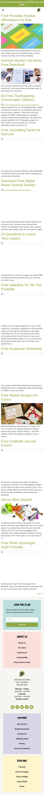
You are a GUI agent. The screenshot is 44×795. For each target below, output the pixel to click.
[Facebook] (13, 707)
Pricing (22, 744)
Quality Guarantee (22, 729)
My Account (22, 724)
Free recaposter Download (21, 349)
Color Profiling (22, 777)
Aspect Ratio (22, 781)
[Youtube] (31, 707)
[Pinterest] (22, 707)
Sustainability (22, 657)
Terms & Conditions (22, 748)
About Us (22, 643)
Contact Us (22, 734)
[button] (3, 10)
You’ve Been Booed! (16, 500)
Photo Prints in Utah (22, 662)
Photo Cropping (22, 772)
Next (40, 594)
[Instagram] (17, 707)
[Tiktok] (27, 707)
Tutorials (22, 767)
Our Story (22, 648)
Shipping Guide (22, 739)
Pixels (22, 786)
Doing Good (22, 653)
